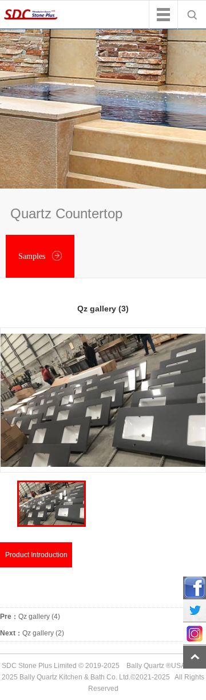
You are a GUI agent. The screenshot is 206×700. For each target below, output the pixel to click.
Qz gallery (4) (30, 617)
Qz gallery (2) (32, 633)
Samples (32, 256)
